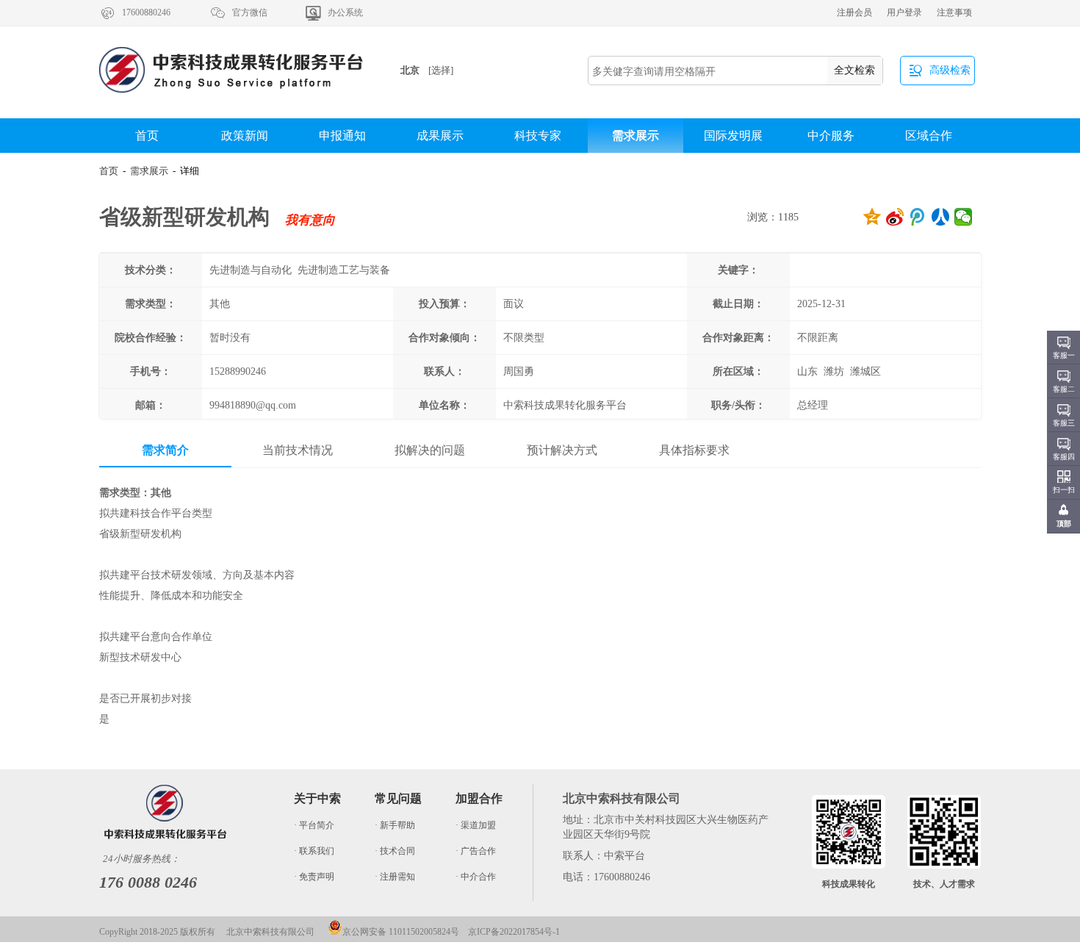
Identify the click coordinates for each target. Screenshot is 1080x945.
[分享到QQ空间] (872, 217)
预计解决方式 (562, 450)
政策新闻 (244, 135)
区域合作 (928, 135)
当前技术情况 (297, 450)
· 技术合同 (395, 851)
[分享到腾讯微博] (918, 217)
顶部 (1063, 524)
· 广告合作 (476, 851)
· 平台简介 (314, 825)
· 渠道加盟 (476, 825)
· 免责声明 (314, 877)
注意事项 (954, 12)
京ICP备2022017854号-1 (514, 932)
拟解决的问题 (430, 450)
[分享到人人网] (941, 217)
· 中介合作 (476, 877)
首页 (147, 135)
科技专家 (537, 135)
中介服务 (830, 135)
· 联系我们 (314, 851)
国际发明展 (733, 135)
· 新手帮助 (395, 825)
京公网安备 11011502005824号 (400, 932)
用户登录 (904, 12)
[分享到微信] (963, 217)
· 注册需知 (395, 877)
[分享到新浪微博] (895, 217)
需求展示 (635, 135)
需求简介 (165, 450)
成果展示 (440, 135)
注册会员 (854, 12)
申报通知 (342, 135)
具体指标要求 (694, 450)
